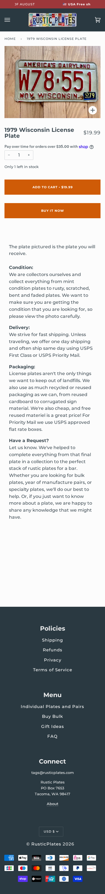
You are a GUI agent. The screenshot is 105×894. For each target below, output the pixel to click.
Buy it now (52, 211)
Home (10, 39)
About (52, 803)
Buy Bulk (52, 716)
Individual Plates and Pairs (52, 706)
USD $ (49, 831)
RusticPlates (46, 844)
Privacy (52, 660)
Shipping (52, 640)
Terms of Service (52, 669)
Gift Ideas (52, 726)
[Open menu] (12, 19)
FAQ (52, 736)
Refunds (52, 649)
